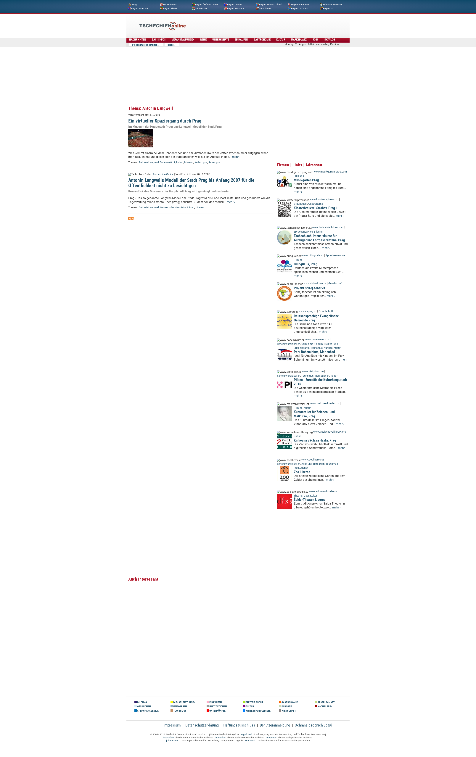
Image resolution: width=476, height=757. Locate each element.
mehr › (236, 157)
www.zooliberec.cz (313, 459)
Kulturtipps (200, 162)
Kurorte (328, 347)
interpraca (271, 737)
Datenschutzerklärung (202, 725)
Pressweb (250, 740)
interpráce (168, 737)
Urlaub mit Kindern (312, 344)
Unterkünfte (220, 39)
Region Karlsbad (139, 8)
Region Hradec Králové (270, 4)
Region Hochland (236, 8)
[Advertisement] (248, 23)
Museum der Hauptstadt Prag (177, 207)
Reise (203, 39)
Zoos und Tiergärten (313, 464)
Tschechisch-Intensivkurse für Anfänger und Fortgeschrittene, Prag (319, 238)
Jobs (316, 39)
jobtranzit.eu (172, 740)
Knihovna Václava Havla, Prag (315, 440)
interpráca (220, 737)
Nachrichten (137, 39)
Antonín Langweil (149, 162)
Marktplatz (299, 39)
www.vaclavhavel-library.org (329, 431)
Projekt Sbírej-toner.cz (310, 288)
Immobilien (180, 706)
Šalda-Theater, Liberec (309, 499)
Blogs (170, 44)
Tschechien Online (163, 174)
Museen (188, 162)
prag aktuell (246, 734)
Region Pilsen (170, 8)
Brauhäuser (300, 203)
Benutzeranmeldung (275, 725)
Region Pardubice (300, 4)
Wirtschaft (288, 710)
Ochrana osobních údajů (313, 725)
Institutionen (322, 375)
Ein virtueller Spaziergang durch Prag (164, 121)
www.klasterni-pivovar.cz (324, 199)
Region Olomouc (299, 8)
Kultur (280, 39)
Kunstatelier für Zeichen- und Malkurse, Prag (314, 414)
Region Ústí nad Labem (206, 4)
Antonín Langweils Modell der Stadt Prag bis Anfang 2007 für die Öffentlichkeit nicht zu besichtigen (191, 182)
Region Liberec (234, 4)
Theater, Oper (301, 495)
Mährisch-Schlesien (332, 4)
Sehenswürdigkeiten (171, 162)
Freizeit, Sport (254, 702)
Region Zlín (328, 8)
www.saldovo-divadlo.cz (323, 491)
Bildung (299, 176)
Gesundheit (144, 706)
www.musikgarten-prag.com (330, 171)
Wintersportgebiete (258, 710)
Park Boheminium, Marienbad (314, 352)
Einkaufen (241, 39)
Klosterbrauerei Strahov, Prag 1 (316, 208)
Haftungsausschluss (239, 725)
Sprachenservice (303, 231)
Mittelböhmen (170, 4)
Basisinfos (159, 39)
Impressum (172, 725)
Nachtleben (324, 706)
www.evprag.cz (308, 311)
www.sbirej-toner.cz (314, 283)
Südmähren (265, 8)
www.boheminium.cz (317, 339)
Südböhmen (201, 8)
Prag (134, 4)
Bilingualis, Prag (305, 264)
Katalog (329, 39)
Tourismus (317, 347)
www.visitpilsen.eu (313, 371)
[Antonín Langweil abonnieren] (129, 219)
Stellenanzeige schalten (144, 44)
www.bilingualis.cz (313, 255)
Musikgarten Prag (306, 180)
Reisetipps (214, 162)
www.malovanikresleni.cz (324, 403)
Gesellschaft (335, 283)
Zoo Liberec (302, 472)
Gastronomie (262, 39)
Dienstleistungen (184, 702)
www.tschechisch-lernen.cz (328, 227)
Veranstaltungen (183, 39)
